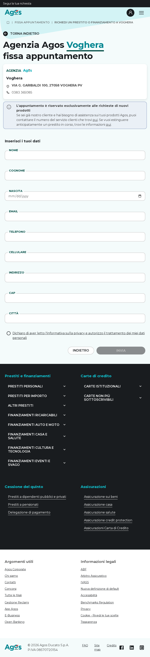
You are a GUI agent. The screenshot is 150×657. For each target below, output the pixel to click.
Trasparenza (89, 622)
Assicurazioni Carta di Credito (106, 528)
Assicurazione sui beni (101, 497)
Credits (111, 645)
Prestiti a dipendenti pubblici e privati (37, 497)
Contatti (10, 582)
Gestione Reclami (17, 602)
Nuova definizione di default (100, 589)
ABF (84, 569)
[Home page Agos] (8, 22)
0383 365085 (22, 92)
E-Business (12, 615)
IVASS (85, 582)
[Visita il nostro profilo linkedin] (131, 647)
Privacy (86, 609)
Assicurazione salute (99, 512)
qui (95, 120)
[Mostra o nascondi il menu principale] (141, 13)
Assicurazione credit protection (108, 520)
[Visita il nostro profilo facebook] (121, 647)
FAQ (85, 645)
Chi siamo (11, 576)
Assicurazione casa (98, 504)
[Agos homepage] (13, 13)
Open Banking (14, 622)
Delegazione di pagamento (29, 512)
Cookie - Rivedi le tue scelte (100, 615)
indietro (81, 350)
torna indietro (24, 33)
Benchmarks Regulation (97, 602)
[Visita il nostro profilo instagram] (141, 647)
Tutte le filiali (13, 595)
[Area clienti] (130, 13)
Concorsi (10, 589)
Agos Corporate (15, 569)
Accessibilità (89, 595)
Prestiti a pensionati (23, 504)
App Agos (11, 609)
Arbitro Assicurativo (94, 576)
